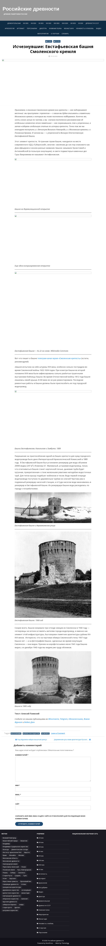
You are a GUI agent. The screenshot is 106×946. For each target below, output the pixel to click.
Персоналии (32, 28)
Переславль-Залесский (11, 867)
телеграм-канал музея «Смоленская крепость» (59, 358)
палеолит (24, 899)
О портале (55, 34)
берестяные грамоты (10, 881)
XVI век (48, 23)
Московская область (10, 858)
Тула (24, 876)
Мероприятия (42, 34)
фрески (17, 907)
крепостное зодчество (31, 733)
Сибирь (13, 873)
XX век (80, 23)
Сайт (17, 804)
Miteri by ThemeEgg (62, 943)
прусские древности (10, 902)
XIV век (33, 23)
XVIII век (65, 23)
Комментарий (21, 755)
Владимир (6, 844)
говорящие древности (10, 884)
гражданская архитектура (12, 887)
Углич (5, 878)
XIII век (25, 23)
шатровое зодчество (10, 910)
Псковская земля (9, 870)
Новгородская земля (10, 864)
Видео (98, 28)
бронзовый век (25, 881)
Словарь (65, 34)
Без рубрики (43, 887)
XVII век (56, 23)
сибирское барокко (9, 905)
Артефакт (20, 28)
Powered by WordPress (45, 943)
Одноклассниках (76, 719)
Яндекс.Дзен (29, 722)
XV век (41, 23)
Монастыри (69, 28)
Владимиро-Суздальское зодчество (15, 847)
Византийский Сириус (10, 841)
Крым (5, 855)
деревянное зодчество (11, 890)
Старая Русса (7, 876)
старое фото (7, 907)
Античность (43, 874)
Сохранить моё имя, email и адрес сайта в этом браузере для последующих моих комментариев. (50, 817)
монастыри (25, 893)
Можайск (12, 855)
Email (18, 795)
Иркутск (27, 852)
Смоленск (46, 733)
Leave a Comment (58, 733)
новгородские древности (11, 896)
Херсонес (12, 878)
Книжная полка (55, 28)
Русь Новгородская (24, 870)
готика (23, 884)
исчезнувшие (16, 733)
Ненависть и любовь (85, 28)
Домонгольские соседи (19, 849)
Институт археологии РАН (12, 852)
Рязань (5, 873)
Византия (23, 841)
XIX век (73, 23)
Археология (9, 28)
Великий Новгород (9, 838)
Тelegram (64, 719)
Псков (23, 867)
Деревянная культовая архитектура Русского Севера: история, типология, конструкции (72, 739)
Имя (17, 785)
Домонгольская (14, 23)
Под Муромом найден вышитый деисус (32, 739)
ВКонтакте (53, 719)
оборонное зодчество (11, 899)
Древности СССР (92, 23)
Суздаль (17, 876)
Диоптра (43, 28)
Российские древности (31, 9)
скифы (21, 905)
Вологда (6, 849)
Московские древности (11, 861)
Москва (21, 855)
